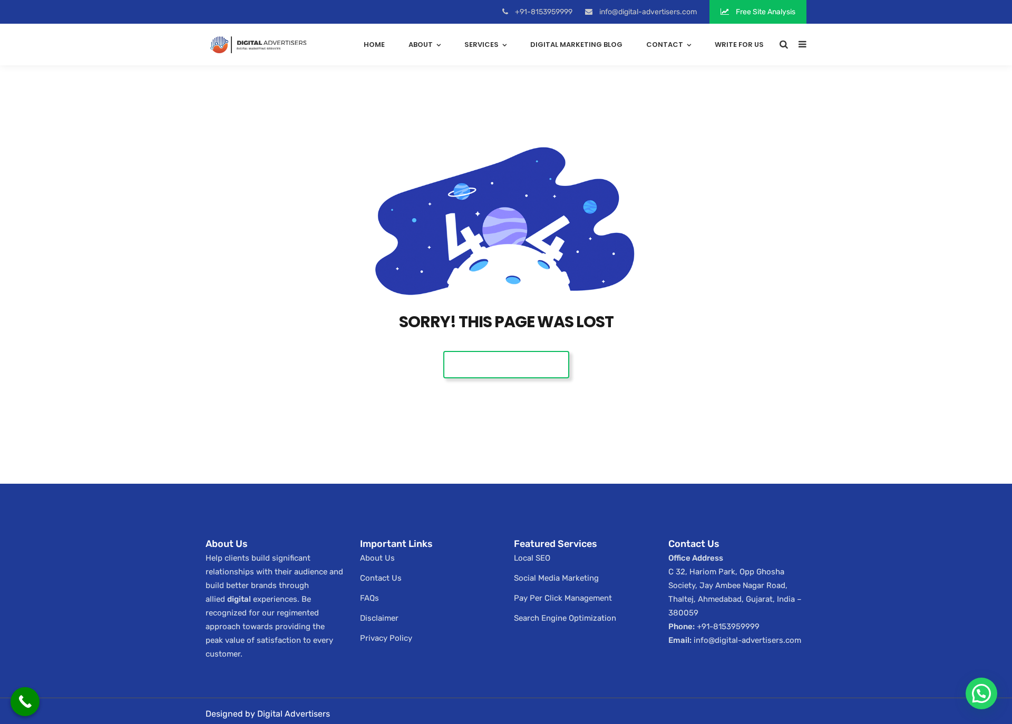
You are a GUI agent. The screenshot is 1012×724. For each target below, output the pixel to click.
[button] (981, 693)
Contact (664, 45)
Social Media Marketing (556, 578)
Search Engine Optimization (565, 618)
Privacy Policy (386, 638)
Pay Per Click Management (563, 598)
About (420, 45)
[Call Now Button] (25, 701)
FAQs (369, 598)
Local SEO (532, 558)
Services (481, 45)
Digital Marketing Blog (576, 45)
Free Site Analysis (764, 11)
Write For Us (739, 45)
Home (374, 45)
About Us (377, 558)
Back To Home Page (506, 364)
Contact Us (381, 578)
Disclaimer (379, 618)
